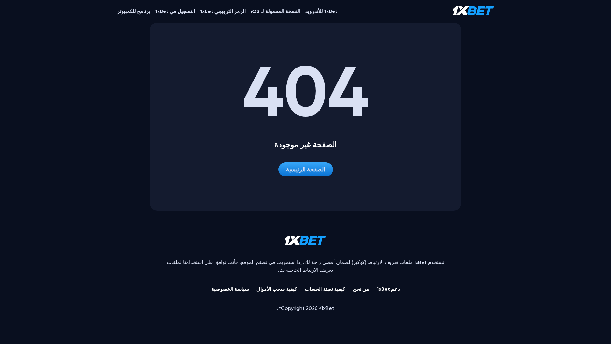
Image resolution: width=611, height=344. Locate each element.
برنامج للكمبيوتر (133, 11)
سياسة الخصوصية (230, 289)
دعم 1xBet (388, 289)
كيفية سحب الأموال (276, 289)
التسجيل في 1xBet (175, 11)
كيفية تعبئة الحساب (325, 289)
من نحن (361, 289)
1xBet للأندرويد (321, 11)
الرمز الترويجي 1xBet (223, 11)
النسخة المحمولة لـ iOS (275, 11)
